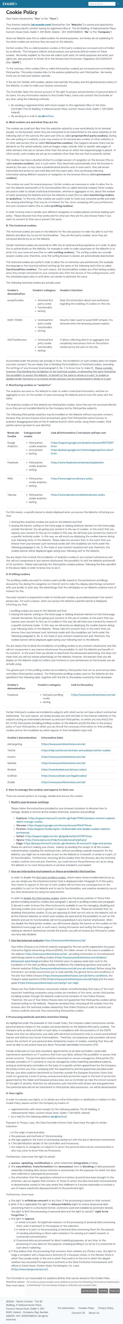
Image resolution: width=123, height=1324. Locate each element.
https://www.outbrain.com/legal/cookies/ (64, 775)
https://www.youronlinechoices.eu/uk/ (65, 940)
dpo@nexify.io (45, 116)
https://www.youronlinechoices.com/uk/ (93, 694)
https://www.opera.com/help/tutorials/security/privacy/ (56, 839)
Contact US (78, 1312)
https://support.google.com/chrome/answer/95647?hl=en (59, 825)
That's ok (114, 1291)
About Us (94, 1312)
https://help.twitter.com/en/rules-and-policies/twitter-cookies (76, 750)
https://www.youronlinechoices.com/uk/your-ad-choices (64, 968)
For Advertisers (66, 1308)
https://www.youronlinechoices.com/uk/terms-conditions (75, 975)
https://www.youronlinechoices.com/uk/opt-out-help (48, 982)
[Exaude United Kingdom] (9, 4)
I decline (103, 1291)
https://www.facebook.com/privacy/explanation (77, 462)
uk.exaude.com (41, 24)
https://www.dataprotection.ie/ (29, 1269)
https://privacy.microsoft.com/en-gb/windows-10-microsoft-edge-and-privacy (68, 843)
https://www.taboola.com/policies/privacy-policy (78, 494)
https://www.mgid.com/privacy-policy (72, 478)
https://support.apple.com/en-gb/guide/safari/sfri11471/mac (58, 836)
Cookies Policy (86, 1308)
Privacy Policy (105, 1308)
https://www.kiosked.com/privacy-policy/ (64, 769)
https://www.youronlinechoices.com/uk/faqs (72, 979)
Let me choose (89, 1291)
